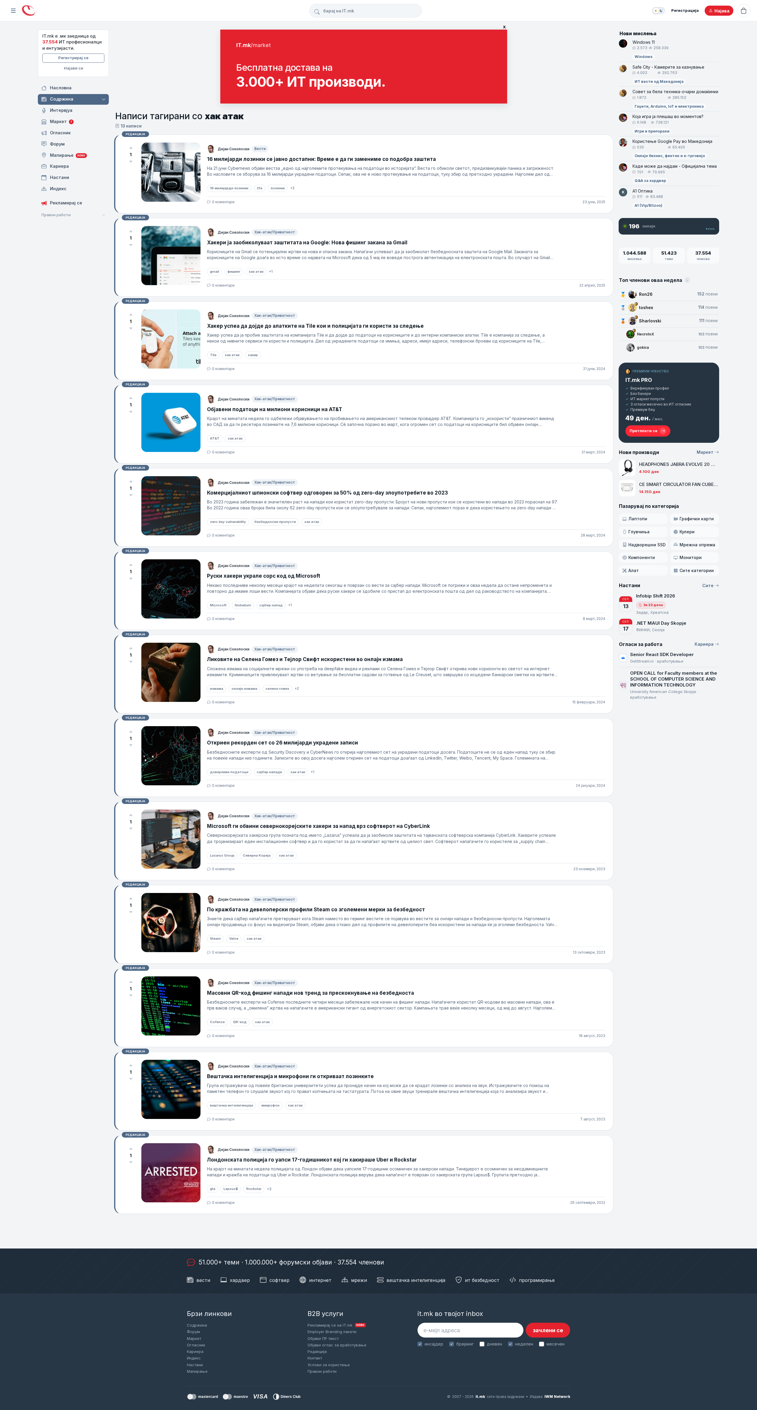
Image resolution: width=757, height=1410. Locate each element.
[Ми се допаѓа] (131, 148)
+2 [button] (292, 188)
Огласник (196, 1345)
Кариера (704, 644)
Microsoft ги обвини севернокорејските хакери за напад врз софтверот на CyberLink (318, 826)
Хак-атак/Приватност (274, 232)
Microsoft (218, 605)
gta (212, 1189)
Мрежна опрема (697, 544)
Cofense (217, 1022)
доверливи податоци (229, 772)
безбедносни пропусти (275, 522)
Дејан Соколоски (233, 149)
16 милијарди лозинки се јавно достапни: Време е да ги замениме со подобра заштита (321, 159)
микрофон (270, 1105)
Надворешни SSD (647, 544)
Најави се (73, 68)
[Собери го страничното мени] (13, 11)
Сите (708, 585)
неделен (524, 1343)
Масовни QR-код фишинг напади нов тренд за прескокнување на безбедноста (310, 993)
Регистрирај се (73, 57)
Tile (213, 355)
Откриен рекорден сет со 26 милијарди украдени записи (282, 743)
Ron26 (646, 294)
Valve (233, 938)
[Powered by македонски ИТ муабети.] (28, 11)
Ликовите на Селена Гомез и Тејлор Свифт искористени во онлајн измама (305, 659)
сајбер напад (271, 605)
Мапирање (197, 1371)
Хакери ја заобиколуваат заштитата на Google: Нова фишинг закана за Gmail (307, 243)
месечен (555, 1343)
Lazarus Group (222, 855)
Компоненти (641, 557)
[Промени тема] (658, 11)
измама (216, 689)
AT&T (214, 438)
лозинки (278, 188)
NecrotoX (645, 334)
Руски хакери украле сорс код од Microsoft (263, 576)
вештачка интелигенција (231, 1105)
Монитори (691, 557)
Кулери (687, 531)
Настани (195, 1364)
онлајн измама (244, 689)
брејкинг (465, 1343)
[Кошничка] (743, 10)
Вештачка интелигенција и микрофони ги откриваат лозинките (290, 1076)
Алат (633, 570)
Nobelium (243, 605)
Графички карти (697, 518)
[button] (104, 99)
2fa (259, 188)
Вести (260, 148)
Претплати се (643, 430)
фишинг (233, 271)
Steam (215, 938)
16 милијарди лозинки (229, 188)
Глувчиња (639, 531)
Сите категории (697, 570)
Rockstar (253, 1189)
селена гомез (277, 689)
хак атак (256, 271)
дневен (494, 1343)
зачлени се (548, 1330)
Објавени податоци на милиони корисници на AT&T (274, 409)
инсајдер (434, 1343)
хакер (253, 355)
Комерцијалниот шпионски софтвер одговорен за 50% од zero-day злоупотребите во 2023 (327, 493)
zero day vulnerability (228, 522)
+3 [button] (269, 1189)
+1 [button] (271, 271)
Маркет (705, 452)
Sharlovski (650, 320)
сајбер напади (269, 772)
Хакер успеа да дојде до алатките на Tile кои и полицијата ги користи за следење (315, 326)
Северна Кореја (257, 855)
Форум (193, 1331)
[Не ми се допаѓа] (131, 161)
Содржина (197, 1325)
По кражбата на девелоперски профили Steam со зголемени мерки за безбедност (316, 909)
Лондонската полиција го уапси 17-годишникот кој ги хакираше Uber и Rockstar (312, 1160)
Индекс (194, 1358)
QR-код (240, 1022)
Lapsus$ (231, 1189)
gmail (214, 271)
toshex (646, 307)
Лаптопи (637, 518)
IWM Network (557, 1396)
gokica (643, 347)
